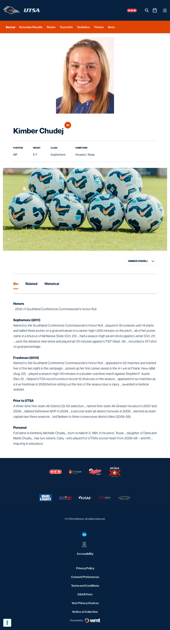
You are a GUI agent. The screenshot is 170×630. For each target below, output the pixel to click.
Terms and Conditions (85, 585)
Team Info (66, 27)
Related (31, 284)
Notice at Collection (85, 611)
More (111, 27)
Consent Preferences (85, 577)
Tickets (99, 27)
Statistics (83, 27)
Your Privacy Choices (85, 603)
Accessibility (85, 553)
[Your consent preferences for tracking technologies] (7, 623)
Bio (15, 284)
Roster (51, 27)
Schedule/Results (30, 27)
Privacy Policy (85, 568)
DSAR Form (85, 594)
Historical (52, 284)
